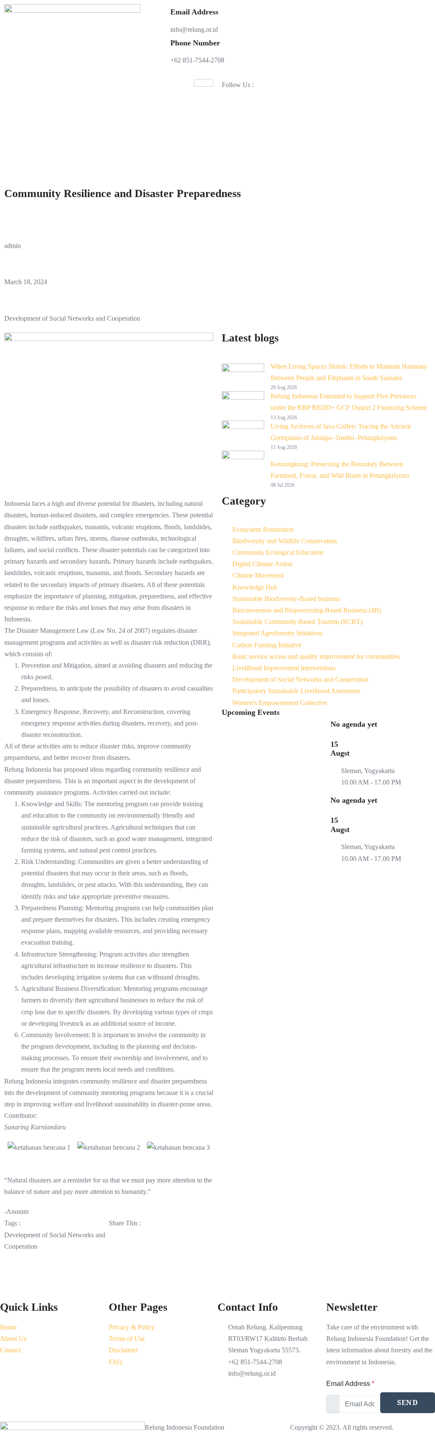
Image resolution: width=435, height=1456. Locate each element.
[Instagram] (324, 116)
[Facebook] (324, 156)
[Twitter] (324, 96)
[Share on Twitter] (161, 1255)
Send (407, 1402)
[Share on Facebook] (161, 1235)
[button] (12, 1147)
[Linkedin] (324, 136)
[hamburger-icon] (203, 83)
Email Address (350, 1383)
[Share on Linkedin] (161, 1275)
